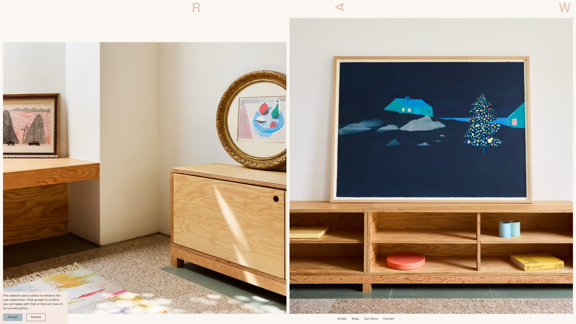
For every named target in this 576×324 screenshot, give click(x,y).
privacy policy (18, 308)
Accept (13, 317)
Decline (36, 317)
